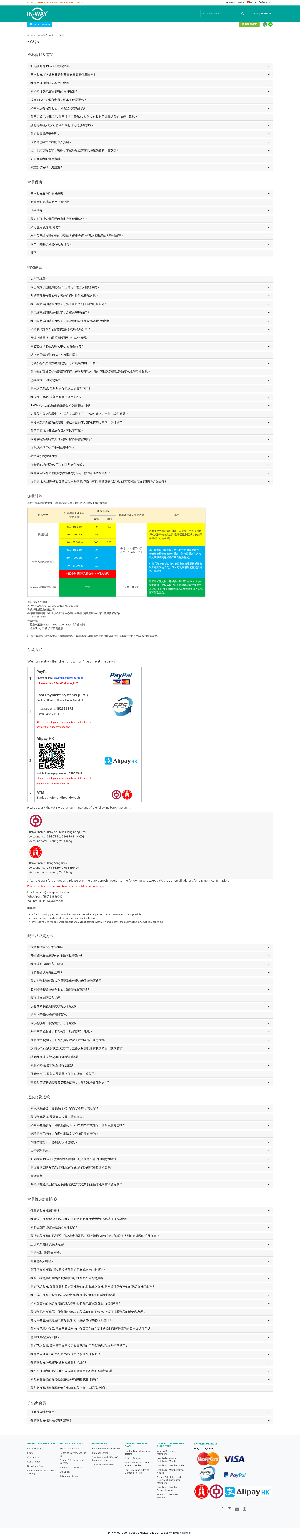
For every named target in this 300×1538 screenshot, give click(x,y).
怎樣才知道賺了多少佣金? (47, 1244)
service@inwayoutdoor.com (53, 892)
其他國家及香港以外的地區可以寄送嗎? (56, 955)
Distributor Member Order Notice (170, 1471)
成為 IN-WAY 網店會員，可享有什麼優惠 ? (58, 100)
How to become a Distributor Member (167, 1460)
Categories (39, 25)
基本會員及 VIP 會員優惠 (46, 193)
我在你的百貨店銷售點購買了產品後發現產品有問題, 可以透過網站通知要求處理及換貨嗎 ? (90, 371)
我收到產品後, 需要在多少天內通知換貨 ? (57, 1117)
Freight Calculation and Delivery (72, 1461)
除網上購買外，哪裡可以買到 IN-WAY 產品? (59, 338)
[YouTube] (237, 1510)
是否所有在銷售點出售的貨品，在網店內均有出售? (63, 363)
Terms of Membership (103, 1465)
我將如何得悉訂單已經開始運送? (51, 1065)
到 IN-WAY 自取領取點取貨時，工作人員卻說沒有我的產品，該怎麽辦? (77, 1048)
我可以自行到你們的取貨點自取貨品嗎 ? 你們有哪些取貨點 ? (70, 473)
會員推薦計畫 (249, 24)
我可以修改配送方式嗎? (45, 998)
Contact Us (33, 1457)
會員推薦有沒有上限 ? (44, 1337)
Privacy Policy (34, 1449)
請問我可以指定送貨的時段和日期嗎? (54, 1057)
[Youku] (244, 1510)
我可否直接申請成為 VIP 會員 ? (50, 83)
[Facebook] (222, 1510)
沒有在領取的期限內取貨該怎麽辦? (53, 1006)
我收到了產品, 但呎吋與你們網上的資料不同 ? (60, 388)
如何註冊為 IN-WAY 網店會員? (50, 66)
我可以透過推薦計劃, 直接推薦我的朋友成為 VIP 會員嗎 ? (67, 1269)
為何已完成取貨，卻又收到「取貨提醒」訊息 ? (61, 1032)
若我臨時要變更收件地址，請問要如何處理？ (60, 989)
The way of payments (71, 1468)
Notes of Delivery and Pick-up (74, 1454)
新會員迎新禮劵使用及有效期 (49, 202)
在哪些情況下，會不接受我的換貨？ (54, 1142)
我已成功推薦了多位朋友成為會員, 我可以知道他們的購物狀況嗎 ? (73, 1295)
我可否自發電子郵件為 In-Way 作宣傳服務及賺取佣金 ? (66, 1354)
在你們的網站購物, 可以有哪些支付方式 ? (57, 465)
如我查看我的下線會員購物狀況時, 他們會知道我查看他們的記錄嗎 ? (75, 1303)
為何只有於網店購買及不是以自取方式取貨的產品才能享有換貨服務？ (76, 1184)
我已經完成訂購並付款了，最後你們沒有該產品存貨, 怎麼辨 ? (70, 321)
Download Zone (35, 1466)
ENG (240, 2)
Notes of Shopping (69, 1449)
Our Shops (65, 1472)
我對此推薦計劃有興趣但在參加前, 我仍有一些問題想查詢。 (69, 1388)
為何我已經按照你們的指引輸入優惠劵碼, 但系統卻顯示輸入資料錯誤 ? (76, 236)
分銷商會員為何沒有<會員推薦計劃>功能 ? (58, 1362)
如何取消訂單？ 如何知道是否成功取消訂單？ (60, 329)
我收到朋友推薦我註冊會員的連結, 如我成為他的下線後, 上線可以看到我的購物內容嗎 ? (87, 1312)
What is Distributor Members (167, 1452)
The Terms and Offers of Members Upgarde (105, 1459)
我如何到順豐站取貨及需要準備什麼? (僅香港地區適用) (66, 981)
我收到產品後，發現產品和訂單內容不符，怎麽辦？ (64, 1108)
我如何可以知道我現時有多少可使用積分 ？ (59, 219)
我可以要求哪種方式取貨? (47, 964)
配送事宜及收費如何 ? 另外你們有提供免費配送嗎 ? (64, 295)
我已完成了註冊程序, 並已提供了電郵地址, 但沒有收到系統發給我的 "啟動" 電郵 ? (83, 117)
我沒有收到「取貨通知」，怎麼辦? (53, 1023)
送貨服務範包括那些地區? (47, 947)
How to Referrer (133, 1458)
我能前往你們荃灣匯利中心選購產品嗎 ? (56, 346)
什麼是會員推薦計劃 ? (44, 1210)
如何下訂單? (38, 279)
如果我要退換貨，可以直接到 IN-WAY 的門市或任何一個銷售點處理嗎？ (77, 1125)
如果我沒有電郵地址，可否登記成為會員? (57, 108)
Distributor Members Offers (171, 1465)
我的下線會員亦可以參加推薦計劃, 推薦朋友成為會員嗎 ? (67, 1278)
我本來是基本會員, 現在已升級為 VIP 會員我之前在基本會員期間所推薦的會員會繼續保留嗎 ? (91, 1329)
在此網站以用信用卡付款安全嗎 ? (52, 447)
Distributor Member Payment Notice (167, 1489)
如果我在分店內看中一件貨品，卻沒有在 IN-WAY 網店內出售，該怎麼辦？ (79, 414)
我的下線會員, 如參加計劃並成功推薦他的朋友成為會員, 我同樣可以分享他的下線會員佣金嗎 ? (92, 1286)
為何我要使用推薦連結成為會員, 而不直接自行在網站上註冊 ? (70, 1320)
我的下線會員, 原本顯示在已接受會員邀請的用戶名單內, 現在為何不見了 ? (78, 1345)
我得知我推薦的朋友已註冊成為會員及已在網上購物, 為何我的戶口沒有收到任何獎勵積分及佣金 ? (94, 1236)
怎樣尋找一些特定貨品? (45, 380)
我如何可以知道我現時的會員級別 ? (53, 91)
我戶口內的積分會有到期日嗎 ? (50, 244)
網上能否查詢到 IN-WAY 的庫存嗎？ (54, 355)
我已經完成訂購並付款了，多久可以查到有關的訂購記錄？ (69, 304)
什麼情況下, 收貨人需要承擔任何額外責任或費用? (62, 1074)
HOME (231, 2)
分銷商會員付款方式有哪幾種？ (51, 1420)
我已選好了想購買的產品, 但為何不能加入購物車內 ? (64, 287)
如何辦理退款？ (40, 1150)
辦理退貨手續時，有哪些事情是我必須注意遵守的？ (64, 1134)
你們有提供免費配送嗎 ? (46, 972)
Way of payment (203, 1449)
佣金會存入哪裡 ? (41, 1261)
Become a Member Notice (106, 1449)
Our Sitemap (33, 1462)
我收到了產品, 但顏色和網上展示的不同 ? (57, 397)
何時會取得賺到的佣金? (45, 1253)
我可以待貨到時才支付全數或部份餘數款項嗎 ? (61, 439)
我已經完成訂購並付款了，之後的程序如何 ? (59, 312)
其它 (33, 252)
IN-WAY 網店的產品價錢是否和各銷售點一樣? (60, 405)
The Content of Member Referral (137, 1452)
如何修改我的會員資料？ (46, 159)
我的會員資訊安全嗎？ (45, 134)
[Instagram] (229, 1510)
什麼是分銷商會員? (42, 1412)
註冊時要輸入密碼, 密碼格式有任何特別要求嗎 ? (61, 125)
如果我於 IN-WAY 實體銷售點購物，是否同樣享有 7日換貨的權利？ (74, 1159)
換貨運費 (36, 1176)
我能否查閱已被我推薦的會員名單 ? (53, 1227)
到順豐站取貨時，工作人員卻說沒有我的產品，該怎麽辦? (68, 1040)
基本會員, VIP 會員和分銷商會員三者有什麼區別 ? (62, 74)
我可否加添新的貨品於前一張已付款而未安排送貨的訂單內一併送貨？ (76, 422)
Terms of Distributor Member (167, 1496)
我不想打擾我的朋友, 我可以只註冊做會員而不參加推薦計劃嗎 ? (72, 1371)
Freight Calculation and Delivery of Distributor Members (169, 1480)
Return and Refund (69, 1476)
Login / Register (261, 13)
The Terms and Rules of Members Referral (137, 1471)
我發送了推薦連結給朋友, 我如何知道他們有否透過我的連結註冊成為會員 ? (79, 1219)
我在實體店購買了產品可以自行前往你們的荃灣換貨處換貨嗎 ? (71, 1167)
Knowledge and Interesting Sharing (41, 1472)
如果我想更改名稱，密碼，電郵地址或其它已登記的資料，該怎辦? (74, 150)
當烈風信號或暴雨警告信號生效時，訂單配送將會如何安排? (69, 1082)
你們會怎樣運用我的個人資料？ (51, 142)
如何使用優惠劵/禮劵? (45, 227)
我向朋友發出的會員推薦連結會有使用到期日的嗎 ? (64, 1379)
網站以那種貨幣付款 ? (44, 456)
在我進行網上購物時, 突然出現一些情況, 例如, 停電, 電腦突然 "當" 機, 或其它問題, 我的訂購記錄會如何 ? (98, 481)
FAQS (30, 1453)
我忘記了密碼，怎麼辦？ (46, 167)
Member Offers (100, 1453)
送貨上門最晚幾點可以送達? (48, 1015)
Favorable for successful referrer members (137, 1464)
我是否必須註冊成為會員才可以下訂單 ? (56, 431)
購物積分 (36, 210)
